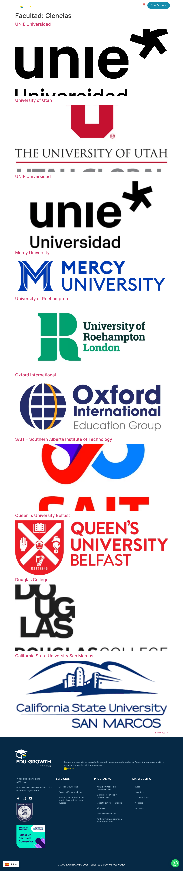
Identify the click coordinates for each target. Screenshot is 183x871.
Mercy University (32, 252)
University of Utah (33, 100)
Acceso (123, 6)
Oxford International (35, 374)
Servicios (62, 6)
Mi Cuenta (140, 808)
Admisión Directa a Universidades (106, 788)
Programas (79, 6)
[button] (175, 863)
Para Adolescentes (106, 813)
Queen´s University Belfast (42, 515)
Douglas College (31, 579)
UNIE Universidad (33, 24)
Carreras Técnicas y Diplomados (107, 796)
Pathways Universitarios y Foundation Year (109, 820)
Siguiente (161, 732)
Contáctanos (142, 797)
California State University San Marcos (54, 655)
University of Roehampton (41, 298)
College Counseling (68, 786)
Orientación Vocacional (70, 792)
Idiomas (101, 808)
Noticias (96, 6)
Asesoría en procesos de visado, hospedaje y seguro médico (72, 800)
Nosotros (108, 6)
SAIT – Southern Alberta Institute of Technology (63, 439)
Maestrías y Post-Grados (109, 802)
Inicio (137, 786)
